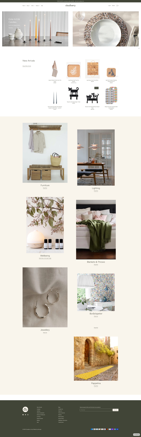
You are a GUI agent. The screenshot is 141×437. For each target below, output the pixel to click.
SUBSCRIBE (70, 232)
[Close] (84, 200)
